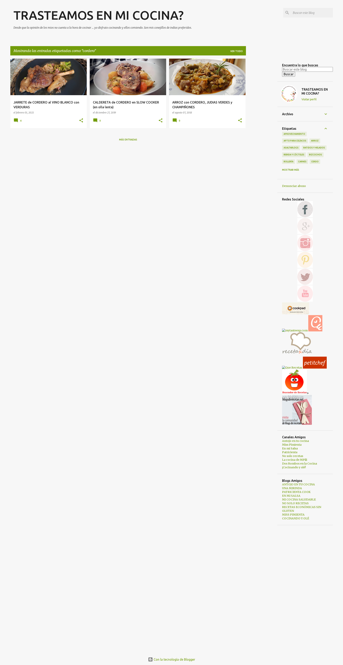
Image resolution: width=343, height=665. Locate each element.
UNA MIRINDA (292, 488)
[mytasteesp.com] (295, 330)
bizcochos (315, 154)
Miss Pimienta (292, 444)
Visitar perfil (309, 99)
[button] (81, 120)
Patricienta (289, 452)
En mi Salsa (290, 448)
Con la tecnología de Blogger (174, 659)
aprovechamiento (294, 134)
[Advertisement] (261, 118)
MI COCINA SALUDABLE (299, 499)
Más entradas (128, 139)
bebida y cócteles (294, 154)
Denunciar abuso (294, 186)
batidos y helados (314, 147)
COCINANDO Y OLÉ (295, 518)
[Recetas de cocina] (315, 367)
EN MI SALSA (291, 496)
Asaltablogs (291, 147)
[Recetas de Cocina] (297, 355)
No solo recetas (292, 456)
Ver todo (236, 51)
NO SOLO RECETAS (295, 503)
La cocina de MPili (294, 460)
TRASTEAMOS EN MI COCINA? (98, 15)
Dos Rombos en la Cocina (299, 463)
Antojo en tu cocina (295, 441)
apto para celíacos (295, 140)
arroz (315, 140)
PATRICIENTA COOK (296, 492)
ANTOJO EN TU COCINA (298, 484)
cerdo (315, 161)
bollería (288, 161)
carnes (302, 161)
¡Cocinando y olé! (294, 467)
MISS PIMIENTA (293, 514)
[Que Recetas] (292, 367)
